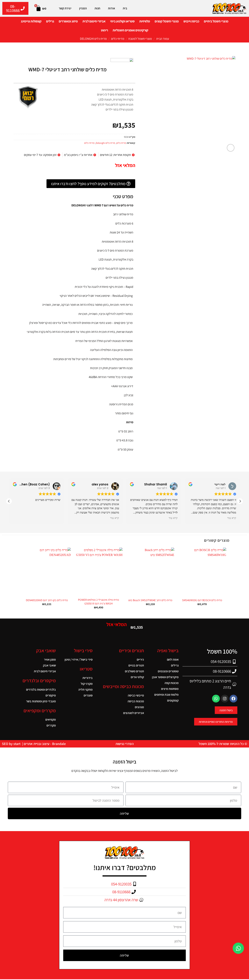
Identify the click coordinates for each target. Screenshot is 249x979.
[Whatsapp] (216, 698)
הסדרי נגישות (125, 743)
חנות (97, 8)
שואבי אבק (49, 665)
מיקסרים (51, 695)
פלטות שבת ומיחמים (166, 695)
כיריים (140, 659)
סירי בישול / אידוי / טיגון (79, 659)
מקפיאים (50, 719)
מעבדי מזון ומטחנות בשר (41, 701)
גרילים (50, 21)
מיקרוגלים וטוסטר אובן (165, 677)
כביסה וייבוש (191, 21)
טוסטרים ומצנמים (168, 671)
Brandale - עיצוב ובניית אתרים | (43, 743)
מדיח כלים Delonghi (93, 39)
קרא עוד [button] (114, 518)
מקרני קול (87, 684)
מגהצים (139, 707)
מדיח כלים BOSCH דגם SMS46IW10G (202, 600)
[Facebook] (233, 698)
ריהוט (104, 30)
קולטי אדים (137, 677)
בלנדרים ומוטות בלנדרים (41, 689)
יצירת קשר (65, 8)
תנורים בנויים (136, 665)
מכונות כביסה (136, 701)
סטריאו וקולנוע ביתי (122, 21)
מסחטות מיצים (170, 689)
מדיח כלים (121, 143)
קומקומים (173, 700)
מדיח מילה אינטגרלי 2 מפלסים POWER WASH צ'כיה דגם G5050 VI (98, 601)
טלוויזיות (144, 21)
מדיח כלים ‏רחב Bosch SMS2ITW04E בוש (150, 600)
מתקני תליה (85, 689)
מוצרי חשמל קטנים (167, 21)
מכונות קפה (172, 683)
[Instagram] (225, 698)
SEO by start (11, 743)
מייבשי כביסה (136, 695)
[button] (230, 148)
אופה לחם (173, 659)
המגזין (83, 8)
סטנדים (88, 695)
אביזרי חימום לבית (93, 21)
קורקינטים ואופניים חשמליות (130, 30)
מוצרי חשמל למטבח (140, 39)
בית (125, 8)
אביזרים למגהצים (133, 713)
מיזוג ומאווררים (68, 21)
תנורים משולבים (134, 671)
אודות (111, 8)
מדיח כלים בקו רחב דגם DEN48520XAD (47, 600)
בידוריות (87, 678)
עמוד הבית (162, 39)
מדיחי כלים (117, 39)
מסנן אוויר (50, 659)
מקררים (51, 725)
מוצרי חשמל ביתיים (216, 21)
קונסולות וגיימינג (31, 21)
